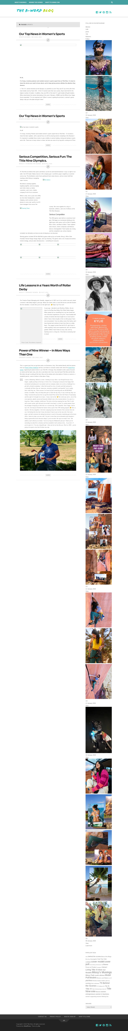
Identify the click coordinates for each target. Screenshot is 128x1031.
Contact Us (42, 1016)
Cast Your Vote (102, 959)
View (87, 117)
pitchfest (89, 980)
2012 (87, 956)
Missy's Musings (102, 972)
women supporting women (93, 996)
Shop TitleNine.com (52, 2)
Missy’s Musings (20, 2)
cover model (97, 961)
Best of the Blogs (106, 956)
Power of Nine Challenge (31, 367)
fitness (105, 964)
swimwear (96, 983)
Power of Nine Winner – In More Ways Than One (44, 352)
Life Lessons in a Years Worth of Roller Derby (45, 287)
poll (106, 980)
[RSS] (110, 12)
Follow (87, 39)
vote (93, 991)
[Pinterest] (103, 12)
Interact (104, 967)
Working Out (105, 996)
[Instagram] (107, 12)
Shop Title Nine (84, 1016)
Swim (92, 983)
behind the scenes (94, 956)
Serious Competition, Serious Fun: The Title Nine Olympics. (45, 159)
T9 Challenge (100, 986)
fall (102, 964)
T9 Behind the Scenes (33, 163)
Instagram (99, 967)
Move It (21, 163)
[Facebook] (97, 12)
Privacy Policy (55, 1016)
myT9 (110, 978)
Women (98, 991)
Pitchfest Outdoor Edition (99, 980)
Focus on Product (91, 967)
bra (87, 959)
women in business (102, 994)
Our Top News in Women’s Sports (42, 34)
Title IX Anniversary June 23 (99, 989)
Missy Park (90, 975)
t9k (104, 986)
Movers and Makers (103, 978)
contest (88, 962)
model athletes (100, 975)
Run (109, 980)
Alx (39, 1026)
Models (93, 977)
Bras (89, 959)
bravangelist (93, 959)
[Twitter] (100, 12)
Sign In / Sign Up (69, 1016)
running (88, 983)
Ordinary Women (32, 292)
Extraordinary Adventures (95, 964)
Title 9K (107, 986)
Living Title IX (92, 970)
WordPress (27, 1026)
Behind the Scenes (36, 2)
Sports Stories (24, 37)
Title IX (89, 989)
